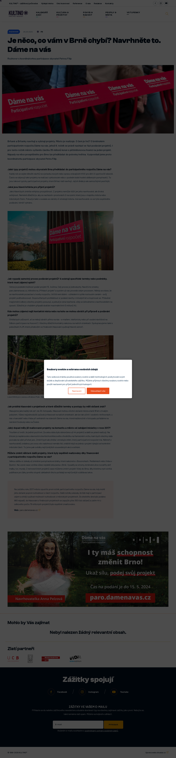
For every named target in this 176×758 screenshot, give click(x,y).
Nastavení (76, 391)
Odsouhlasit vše (98, 391)
